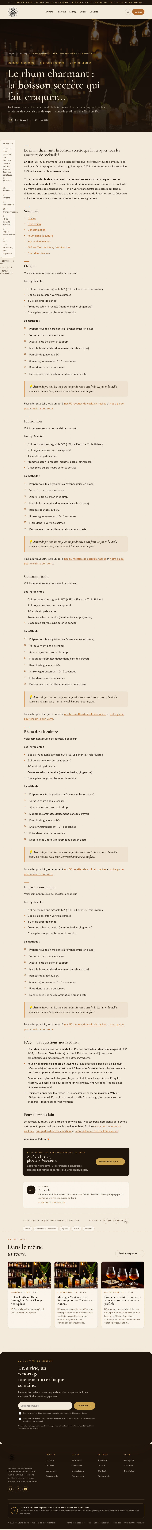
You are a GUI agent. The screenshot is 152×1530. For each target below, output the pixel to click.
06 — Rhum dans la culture (6, 220)
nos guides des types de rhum (54, 1131)
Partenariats (104, 1476)
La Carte (94, 11)
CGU (89, 1523)
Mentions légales (76, 1523)
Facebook (116, 1221)
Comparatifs (52, 1476)
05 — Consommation (7, 210)
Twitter (106, 1221)
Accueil (11, 54)
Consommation (37, 229)
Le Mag (72, 11)
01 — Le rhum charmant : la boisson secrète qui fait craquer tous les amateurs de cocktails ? (7, 166)
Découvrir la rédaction (52, 1203)
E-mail (126, 1220)
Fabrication (34, 224)
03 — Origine (6, 196)
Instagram (129, 1460)
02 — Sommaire (7, 189)
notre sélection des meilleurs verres (96, 1131)
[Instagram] (11, 1489)
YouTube (128, 1465)
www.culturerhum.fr (134, 1523)
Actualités (77, 1460)
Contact (102, 1471)
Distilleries (77, 1465)
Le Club (138, 12)
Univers (49, 11)
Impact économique (39, 241)
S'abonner (84, 1405)
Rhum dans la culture (40, 235)
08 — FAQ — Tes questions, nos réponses (7, 246)
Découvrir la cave (110, 1161)
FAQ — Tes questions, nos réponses (49, 247)
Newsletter (129, 1471)
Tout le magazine (130, 1253)
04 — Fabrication (7, 203)
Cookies (117, 1523)
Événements (78, 1476)
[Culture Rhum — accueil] (13, 12)
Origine (32, 218)
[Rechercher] (128, 12)
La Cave (62, 11)
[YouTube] (25, 1489)
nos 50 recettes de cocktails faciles (85, 403)
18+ (14, 1510)
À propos (102, 1460)
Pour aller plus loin (39, 253)
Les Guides (51, 1471)
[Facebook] (18, 1489)
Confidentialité (102, 1523)
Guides (83, 11)
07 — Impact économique (7, 231)
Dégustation (78, 1471)
